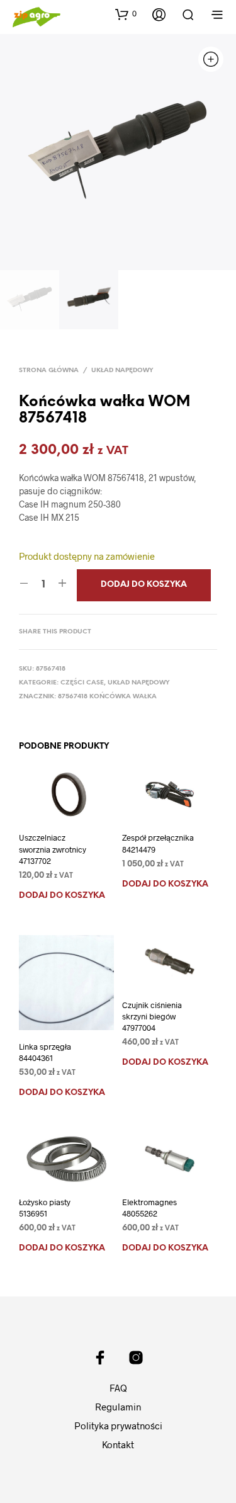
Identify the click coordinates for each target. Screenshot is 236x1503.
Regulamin (118, 1406)
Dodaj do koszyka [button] (62, 896)
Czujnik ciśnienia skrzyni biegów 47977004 (152, 1016)
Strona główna (49, 370)
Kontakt (118, 1444)
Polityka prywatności (118, 1425)
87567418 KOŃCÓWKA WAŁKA (107, 696)
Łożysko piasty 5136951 (44, 1207)
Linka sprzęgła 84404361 (45, 1052)
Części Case (82, 682)
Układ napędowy (122, 370)
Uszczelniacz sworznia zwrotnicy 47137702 (52, 848)
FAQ (118, 1387)
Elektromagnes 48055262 (149, 1207)
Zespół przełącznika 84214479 (158, 843)
